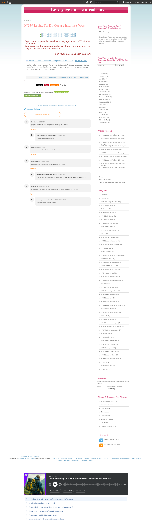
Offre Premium (136, 459)
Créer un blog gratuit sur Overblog (62, 459)
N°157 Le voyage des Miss (109, 202)
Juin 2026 (102, 79)
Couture (103, 194)
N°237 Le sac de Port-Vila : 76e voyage (113, 167)
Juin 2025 (102, 110)
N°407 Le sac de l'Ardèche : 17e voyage (113, 135)
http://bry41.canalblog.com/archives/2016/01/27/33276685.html (63, 77)
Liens (101, 177)
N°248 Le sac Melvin (107, 308)
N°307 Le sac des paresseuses (110, 280)
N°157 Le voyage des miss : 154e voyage (113, 146)
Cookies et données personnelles (68, 461)
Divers (103, 198)
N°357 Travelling (106, 251)
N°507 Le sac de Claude (108, 301)
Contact (101, 43)
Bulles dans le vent (106, 405)
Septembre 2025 (104, 102)
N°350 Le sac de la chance (109, 241)
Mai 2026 (102, 81)
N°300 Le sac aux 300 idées (109, 276)
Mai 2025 (102, 112)
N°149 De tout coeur (107, 216)
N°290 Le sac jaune (107, 348)
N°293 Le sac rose (106, 298)
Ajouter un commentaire (42, 114)
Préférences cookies (87, 461)
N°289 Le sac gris (106, 227)
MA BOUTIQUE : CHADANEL (110, 401)
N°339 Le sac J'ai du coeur (61, 92)
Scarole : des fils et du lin (108, 426)
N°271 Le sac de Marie (108, 287)
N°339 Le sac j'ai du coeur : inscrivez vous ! (55, 25)
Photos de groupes (105, 179)
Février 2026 (103, 89)
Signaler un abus (96, 459)
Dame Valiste (105, 412)
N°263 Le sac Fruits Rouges (109, 294)
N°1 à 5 (103, 234)
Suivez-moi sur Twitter (111, 439)
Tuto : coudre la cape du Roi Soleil (111, 149)
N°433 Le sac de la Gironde (109, 312)
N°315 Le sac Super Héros (109, 291)
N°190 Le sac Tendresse (108, 341)
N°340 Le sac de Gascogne (109, 323)
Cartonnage (104, 209)
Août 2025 (102, 104)
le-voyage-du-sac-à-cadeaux (27, 459)
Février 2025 (103, 120)
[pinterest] (90, 2)
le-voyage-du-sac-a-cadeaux (30, 457)
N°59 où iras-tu (105, 333)
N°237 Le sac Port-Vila (108, 223)
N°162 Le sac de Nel (107, 212)
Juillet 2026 (103, 76)
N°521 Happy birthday (108, 319)
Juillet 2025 (103, 107)
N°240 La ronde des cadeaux (110, 244)
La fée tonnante (105, 415)
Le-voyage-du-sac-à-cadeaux (77, 9)
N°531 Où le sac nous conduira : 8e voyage (114, 156)
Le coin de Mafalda (107, 419)
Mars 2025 (102, 117)
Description (103, 37)
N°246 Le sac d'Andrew (108, 344)
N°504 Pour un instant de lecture (111, 326)
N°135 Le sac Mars (107, 205)
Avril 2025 (102, 115)
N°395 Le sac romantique (109, 351)
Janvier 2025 (103, 122)
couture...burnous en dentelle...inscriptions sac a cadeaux (82, 61)
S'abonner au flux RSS (112, 444)
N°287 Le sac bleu (106, 365)
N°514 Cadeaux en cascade (109, 330)
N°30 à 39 (104, 369)
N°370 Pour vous (106, 248)
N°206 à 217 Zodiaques (108, 266)
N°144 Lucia (105, 284)
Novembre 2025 (104, 97)
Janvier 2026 (103, 92)
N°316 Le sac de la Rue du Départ (111, 305)
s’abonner (56, 490)
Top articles (78, 459)
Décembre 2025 (104, 94)
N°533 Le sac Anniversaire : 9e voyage (113, 153)
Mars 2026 (102, 87)
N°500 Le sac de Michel (108, 355)
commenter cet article (31, 95)
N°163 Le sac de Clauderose (110, 358)
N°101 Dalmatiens (106, 259)
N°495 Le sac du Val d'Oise (109, 269)
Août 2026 (102, 74)
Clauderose (104, 422)
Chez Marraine (105, 408)
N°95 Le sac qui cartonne (108, 230)
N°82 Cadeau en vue (107, 273)
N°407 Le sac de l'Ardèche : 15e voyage (113, 160)
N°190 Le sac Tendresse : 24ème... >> (67, 105)
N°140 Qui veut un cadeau (109, 237)
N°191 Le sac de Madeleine (109, 262)
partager (69, 490)
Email (99, 386)
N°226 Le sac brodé (107, 219)
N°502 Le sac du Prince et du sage (111, 255)
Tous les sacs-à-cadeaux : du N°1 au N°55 (112, 182)
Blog (100, 32)
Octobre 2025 (103, 99)
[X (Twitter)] (86, 2)
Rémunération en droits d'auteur (120, 459)
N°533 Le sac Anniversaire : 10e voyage (113, 138)
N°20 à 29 (104, 362)
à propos (82, 490)
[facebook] (83, 2)
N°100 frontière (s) (106, 337)
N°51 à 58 (104, 316)
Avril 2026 (102, 84)
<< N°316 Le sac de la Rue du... (46, 105)
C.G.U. (106, 459)
